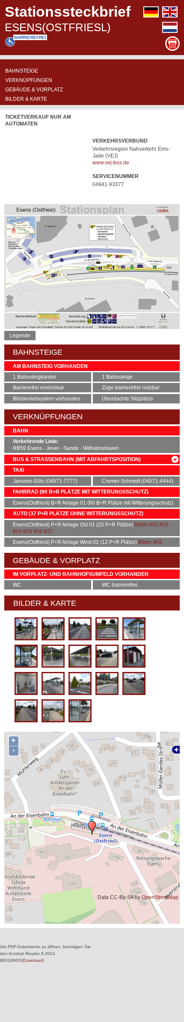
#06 (37, 531)
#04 (17, 531)
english (170, 12)
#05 (27, 531)
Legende (19, 336)
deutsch (151, 12)
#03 (164, 525)
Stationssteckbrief (68, 11)
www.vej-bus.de (110, 163)
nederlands (170, 27)
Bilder (141, 525)
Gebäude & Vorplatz (34, 90)
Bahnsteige (21, 71)
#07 (48, 531)
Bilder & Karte (26, 99)
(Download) (33, 960)
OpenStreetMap (160, 897)
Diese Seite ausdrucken (172, 43)
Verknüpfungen (28, 80)
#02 (153, 525)
